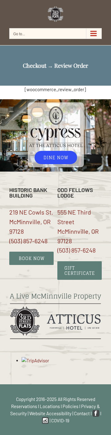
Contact (82, 413)
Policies (70, 406)
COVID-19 (60, 420)
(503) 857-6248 (28, 241)
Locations (50, 406)
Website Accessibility (50, 413)
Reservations (24, 406)
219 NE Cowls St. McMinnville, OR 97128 (31, 221)
